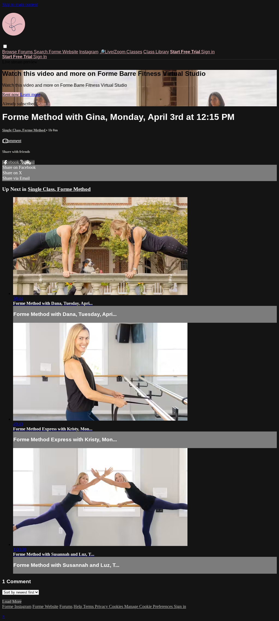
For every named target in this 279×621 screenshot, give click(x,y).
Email (30, 162)
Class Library (156, 51)
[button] (5, 46)
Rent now (11, 94)
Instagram (88, 51)
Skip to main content (20, 4)
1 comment (11, 140)
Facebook (11, 162)
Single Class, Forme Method (24, 130)
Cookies (116, 606)
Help (78, 606)
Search (41, 51)
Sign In (40, 56)
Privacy (102, 606)
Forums (26, 51)
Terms (89, 606)
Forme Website (63, 51)
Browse (10, 51)
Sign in (208, 51)
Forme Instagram (16, 606)
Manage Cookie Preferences (149, 606)
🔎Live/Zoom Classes (120, 51)
